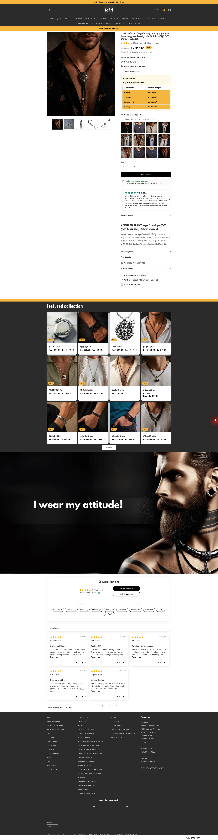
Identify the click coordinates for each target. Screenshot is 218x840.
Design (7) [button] (84, 610)
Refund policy (82, 834)
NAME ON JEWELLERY (55, 730)
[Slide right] (112, 124)
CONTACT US (83, 718)
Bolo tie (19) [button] (57, 610)
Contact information (131, 834)
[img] (55, 637)
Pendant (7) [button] (97, 610)
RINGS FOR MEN (84, 765)
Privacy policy (93, 834)
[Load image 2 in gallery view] (69, 124)
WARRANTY (113, 718)
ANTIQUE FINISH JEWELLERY (89, 749)
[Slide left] (49, 124)
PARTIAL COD (114, 721)
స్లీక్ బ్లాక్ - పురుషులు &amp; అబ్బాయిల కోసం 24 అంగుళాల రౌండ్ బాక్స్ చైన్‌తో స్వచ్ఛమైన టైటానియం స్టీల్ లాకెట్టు (149, 347)
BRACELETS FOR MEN (86, 761)
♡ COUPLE (50, 737)
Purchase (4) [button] (136, 610)
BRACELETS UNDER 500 (87, 781)
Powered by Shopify (69, 835)
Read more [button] (54, 657)
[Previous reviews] (122, 199)
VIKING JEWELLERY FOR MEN (89, 773)
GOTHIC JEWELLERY (86, 730)
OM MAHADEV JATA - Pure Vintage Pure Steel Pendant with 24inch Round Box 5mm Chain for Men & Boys (86, 390)
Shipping (135, 52)
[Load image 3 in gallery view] (81, 124)
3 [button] (109, 705)
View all (109, 448)
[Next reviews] (169, 199)
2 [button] (106, 705)
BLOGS (80, 725)
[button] (49, 9)
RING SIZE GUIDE (116, 737)
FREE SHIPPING (115, 725)
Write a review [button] (126, 588)
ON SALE (50, 757)
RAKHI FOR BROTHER (55, 725)
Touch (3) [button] (161, 610)
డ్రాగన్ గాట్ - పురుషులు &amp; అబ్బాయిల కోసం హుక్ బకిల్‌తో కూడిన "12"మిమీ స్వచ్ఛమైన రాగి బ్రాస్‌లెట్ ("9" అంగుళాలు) (55, 347)
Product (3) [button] (149, 610)
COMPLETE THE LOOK (86, 793)
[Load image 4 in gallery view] (92, 124)
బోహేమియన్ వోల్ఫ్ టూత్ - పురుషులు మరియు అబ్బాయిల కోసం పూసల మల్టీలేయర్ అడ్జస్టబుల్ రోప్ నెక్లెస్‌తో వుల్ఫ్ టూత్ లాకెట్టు (149, 436)
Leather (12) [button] (71, 610)
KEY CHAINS (51, 745)
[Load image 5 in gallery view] (104, 124)
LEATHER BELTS (53, 753)
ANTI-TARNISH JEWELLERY (88, 745)
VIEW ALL (50, 761)
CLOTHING (51, 749)
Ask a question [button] (126, 594)
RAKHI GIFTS (83, 789)
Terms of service (105, 834)
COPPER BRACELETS (86, 734)
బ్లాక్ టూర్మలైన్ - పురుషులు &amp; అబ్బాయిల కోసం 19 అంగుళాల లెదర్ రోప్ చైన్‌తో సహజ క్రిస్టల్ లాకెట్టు (149, 390)
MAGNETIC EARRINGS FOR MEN (90, 741)
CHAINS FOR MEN (85, 757)
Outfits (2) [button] (109, 614)
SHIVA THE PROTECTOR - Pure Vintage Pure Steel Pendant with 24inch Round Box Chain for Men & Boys (118, 347)
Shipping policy (117, 834)
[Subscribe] (126, 806)
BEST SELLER (52, 769)
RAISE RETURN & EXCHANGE (120, 730)
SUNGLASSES (52, 741)
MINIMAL (81, 777)
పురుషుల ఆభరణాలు (53, 721)
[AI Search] (215, 420)
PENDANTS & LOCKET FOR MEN (90, 753)
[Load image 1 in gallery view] (57, 124)
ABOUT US (82, 721)
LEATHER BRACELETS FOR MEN (90, 769)
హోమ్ (48, 718)
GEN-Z (49, 734)
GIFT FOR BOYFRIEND (86, 785)
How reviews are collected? (60, 707)
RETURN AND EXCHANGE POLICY (122, 734)
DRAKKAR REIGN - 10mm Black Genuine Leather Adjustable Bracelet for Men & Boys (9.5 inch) (55, 436)
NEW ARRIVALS (52, 765)
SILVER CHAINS (84, 737)
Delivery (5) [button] (122, 610)
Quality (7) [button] (110, 610)
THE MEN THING (57, 835)
